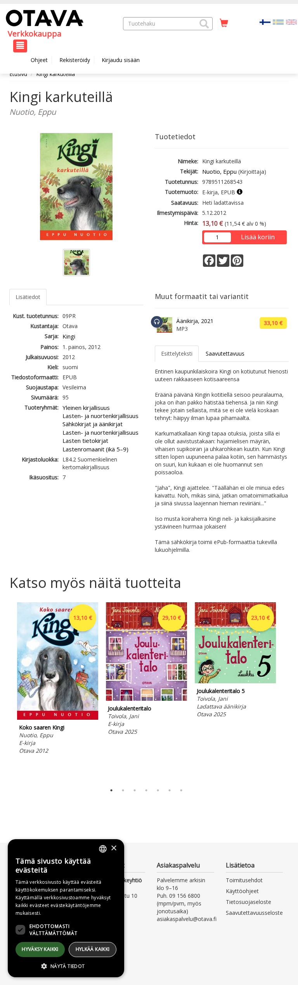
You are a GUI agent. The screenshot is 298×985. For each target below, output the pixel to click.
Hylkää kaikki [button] (93, 949)
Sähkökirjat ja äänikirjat (92, 424)
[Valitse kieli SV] (278, 21)
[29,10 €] (146, 698)
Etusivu (18, 74)
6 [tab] (169, 790)
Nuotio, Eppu (219, 171)
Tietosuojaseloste (248, 902)
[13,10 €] (57, 717)
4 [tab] (146, 790)
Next (285, 691)
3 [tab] (135, 790)
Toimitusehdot (244, 880)
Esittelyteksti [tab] (176, 353)
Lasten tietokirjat (85, 440)
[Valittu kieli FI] (265, 21)
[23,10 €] (235, 681)
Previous (7, 691)
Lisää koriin (258, 237)
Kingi (68, 336)
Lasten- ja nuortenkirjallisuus (100, 416)
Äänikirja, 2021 (194, 321)
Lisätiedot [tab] (28, 297)
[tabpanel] (57, 679)
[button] (204, 23)
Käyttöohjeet (242, 891)
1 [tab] (111, 790)
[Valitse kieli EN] (291, 21)
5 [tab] (158, 790)
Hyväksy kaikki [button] (40, 949)
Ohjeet (39, 60)
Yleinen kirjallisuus (86, 407)
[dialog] (66, 908)
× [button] (113, 848)
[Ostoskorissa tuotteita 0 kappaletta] (224, 23)
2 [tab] (123, 790)
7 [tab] (181, 790)
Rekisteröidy (74, 60)
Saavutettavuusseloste (254, 912)
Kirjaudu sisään (121, 60)
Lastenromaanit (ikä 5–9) (95, 449)
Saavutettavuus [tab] (225, 353)
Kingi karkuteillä (55, 74)
